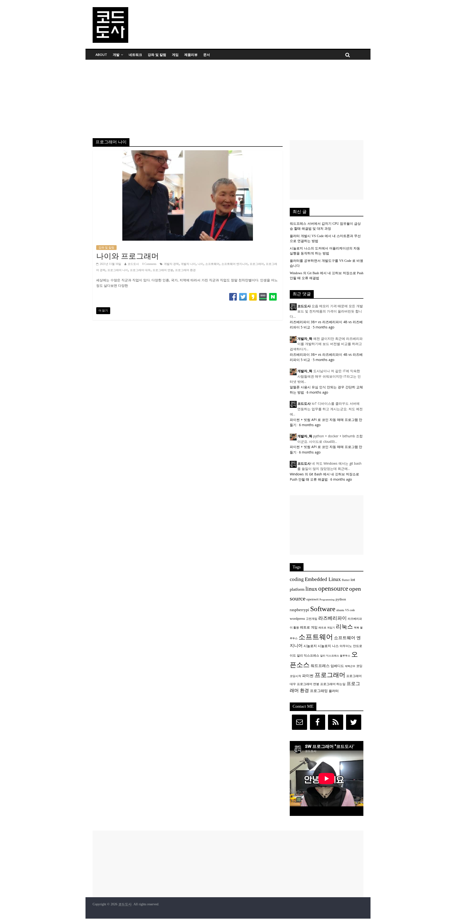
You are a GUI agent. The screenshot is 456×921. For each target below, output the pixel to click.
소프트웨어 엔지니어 (234, 264)
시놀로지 (310, 646)
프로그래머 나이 (117, 270)
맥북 (356, 627)
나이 (200, 264)
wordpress (297, 618)
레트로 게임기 (326, 627)
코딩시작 (295, 676)
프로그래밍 (319, 691)
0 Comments (149, 264)
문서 (206, 54)
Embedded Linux (323, 579)
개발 (116, 54)
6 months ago (317, 392)
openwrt (312, 599)
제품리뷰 (191, 54)
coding (297, 579)
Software (322, 609)
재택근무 (350, 666)
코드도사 (133, 264)
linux (311, 589)
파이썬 (308, 675)
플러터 (334, 691)
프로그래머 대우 (140, 270)
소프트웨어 (212, 264)
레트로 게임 (309, 627)
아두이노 (346, 646)
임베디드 (337, 666)
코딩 (359, 666)
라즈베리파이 (332, 618)
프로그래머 (257, 264)
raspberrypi (299, 610)
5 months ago (323, 327)
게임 (175, 54)
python (341, 599)
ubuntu (340, 610)
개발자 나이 (188, 264)
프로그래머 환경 (185, 270)
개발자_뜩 (304, 339)
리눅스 (344, 626)
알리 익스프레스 (308, 655)
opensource (333, 588)
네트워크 (135, 54)
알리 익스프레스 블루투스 (335, 655)
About (101, 54)
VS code (350, 610)
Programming (327, 599)
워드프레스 (320, 665)
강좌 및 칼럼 (157, 54)
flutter (346, 580)
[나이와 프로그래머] (187, 153)
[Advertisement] (228, 95)
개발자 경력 (171, 264)
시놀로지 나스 (328, 646)
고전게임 (311, 618)
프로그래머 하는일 (333, 684)
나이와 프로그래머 (127, 256)
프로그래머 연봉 (162, 270)
